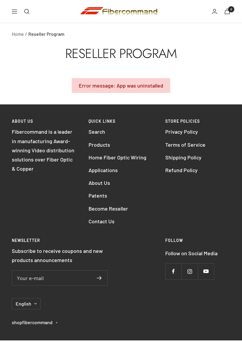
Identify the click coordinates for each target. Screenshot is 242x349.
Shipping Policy (183, 157)
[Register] (99, 278)
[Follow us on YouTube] (206, 271)
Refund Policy (181, 170)
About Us (99, 183)
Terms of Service (185, 144)
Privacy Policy (181, 131)
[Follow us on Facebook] (173, 271)
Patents (98, 195)
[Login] (214, 11)
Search (97, 131)
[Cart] (227, 11)
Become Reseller (108, 208)
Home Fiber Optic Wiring (117, 157)
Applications (103, 170)
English (23, 303)
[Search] (27, 11)
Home (18, 34)
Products (99, 144)
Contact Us (102, 221)
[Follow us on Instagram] (190, 271)
